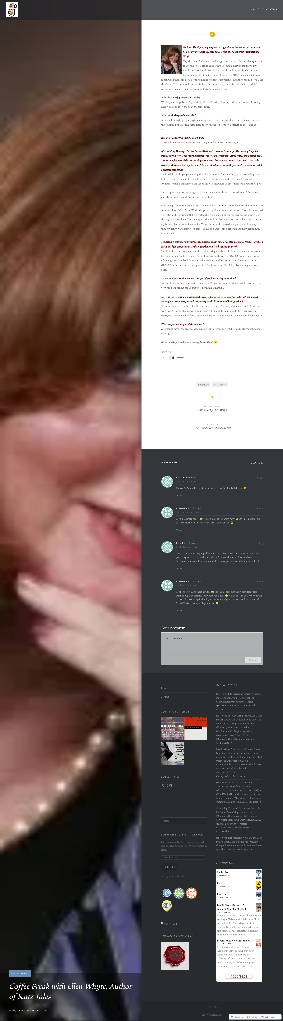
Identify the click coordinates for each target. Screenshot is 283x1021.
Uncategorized (20, 973)
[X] (162, 785)
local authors (220, 384)
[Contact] (215, 1007)
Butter (220, 883)
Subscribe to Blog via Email (183, 834)
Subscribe (170, 867)
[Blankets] (258, 899)
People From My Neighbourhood (233, 940)
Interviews (203, 384)
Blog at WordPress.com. (212, 1014)
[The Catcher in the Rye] (195, 729)
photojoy (183, 543)
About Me (257, 9)
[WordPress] (166, 785)
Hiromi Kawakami (226, 944)
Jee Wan (22, 1010)
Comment (253, 660)
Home (164, 688)
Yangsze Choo (224, 875)
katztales (183, 477)
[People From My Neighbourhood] (258, 946)
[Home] (209, 1007)
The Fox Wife (223, 872)
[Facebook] (170, 785)
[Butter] (258, 889)
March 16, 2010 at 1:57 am (187, 512)
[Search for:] (184, 821)
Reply (261, 477)
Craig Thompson (225, 897)
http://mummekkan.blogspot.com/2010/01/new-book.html (229, 561)
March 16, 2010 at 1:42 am (187, 481)
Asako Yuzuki (224, 886)
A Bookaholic (186, 508)
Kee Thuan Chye (225, 912)
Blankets (221, 894)
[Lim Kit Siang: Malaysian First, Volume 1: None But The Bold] (258, 911)
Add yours (257, 462)
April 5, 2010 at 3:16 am (186, 546)
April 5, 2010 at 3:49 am (186, 585)
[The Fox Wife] (258, 878)
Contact (271, 9)
